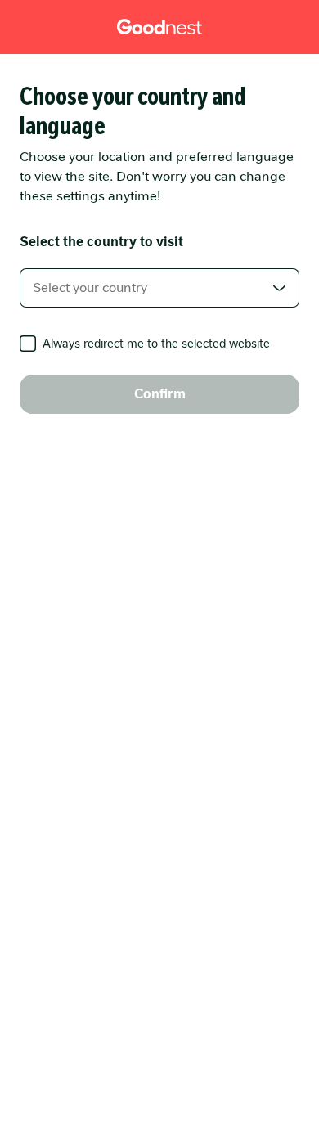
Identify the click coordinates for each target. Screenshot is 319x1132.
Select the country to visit (101, 241)
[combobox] (159, 288)
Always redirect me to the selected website (156, 343)
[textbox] (159, 288)
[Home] (159, 27)
